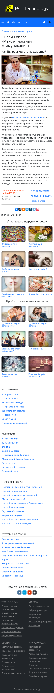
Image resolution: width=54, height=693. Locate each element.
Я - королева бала (10, 394)
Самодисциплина (10, 539)
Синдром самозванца (12, 575)
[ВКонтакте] (16, 209)
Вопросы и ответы (38, 672)
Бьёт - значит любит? (38, 269)
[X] (19, 209)
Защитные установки (12, 635)
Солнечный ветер (10, 450)
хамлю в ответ (38, 200)
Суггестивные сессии (39, 606)
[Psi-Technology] (27, 8)
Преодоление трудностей (14, 423)
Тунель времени (10, 442)
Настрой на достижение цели (16, 523)
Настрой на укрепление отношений (19, 495)
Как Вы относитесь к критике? (10, 270)
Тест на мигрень (36, 349)
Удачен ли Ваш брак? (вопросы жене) (38, 324)
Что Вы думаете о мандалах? (9, 245)
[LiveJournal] (30, 209)
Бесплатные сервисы (12, 646)
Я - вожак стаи (9, 414)
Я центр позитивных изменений (18, 543)
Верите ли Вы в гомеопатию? (35, 245)
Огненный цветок (10, 471)
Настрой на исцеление (13, 507)
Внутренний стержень (13, 511)
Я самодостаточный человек (16, 547)
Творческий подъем (12, 515)
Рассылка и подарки (38, 654)
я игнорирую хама (40, 190)
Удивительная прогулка (13, 410)
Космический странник (13, 467)
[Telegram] (34, 209)
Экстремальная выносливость (17, 563)
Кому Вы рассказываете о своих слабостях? (13, 295)
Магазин (16, 21)
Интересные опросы (22, 31)
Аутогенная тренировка (40, 621)
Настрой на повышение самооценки (20, 519)
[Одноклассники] (23, 209)
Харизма (6, 559)
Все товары (34, 625)
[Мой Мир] (27, 209)
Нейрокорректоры (38, 610)
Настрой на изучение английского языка (22, 487)
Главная (5, 31)
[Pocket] (37, 209)
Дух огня (6, 446)
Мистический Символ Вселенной (18, 459)
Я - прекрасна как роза (13, 406)
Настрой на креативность (15, 491)
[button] (3, 22)
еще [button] (26, 21)
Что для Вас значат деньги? (40, 294)
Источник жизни (10, 398)
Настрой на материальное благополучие (22, 503)
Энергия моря (9, 419)
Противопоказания (11, 631)
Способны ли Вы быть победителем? (11, 350)
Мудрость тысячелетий (13, 499)
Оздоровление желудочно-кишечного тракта (24, 555)
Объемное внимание (12, 571)
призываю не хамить (41, 195)
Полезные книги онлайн (13, 650)
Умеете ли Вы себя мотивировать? (37, 375)
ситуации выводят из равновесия (28, 117)
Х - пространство (10, 438)
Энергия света (9, 463)
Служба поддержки (38, 676)
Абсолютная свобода (12, 402)
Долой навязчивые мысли (15, 551)
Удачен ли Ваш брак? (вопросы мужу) (11, 324)
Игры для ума (8, 662)
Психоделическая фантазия (15, 455)
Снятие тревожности (12, 567)
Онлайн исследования (12, 627)
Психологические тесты (13, 673)
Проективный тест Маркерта (10, 375)
